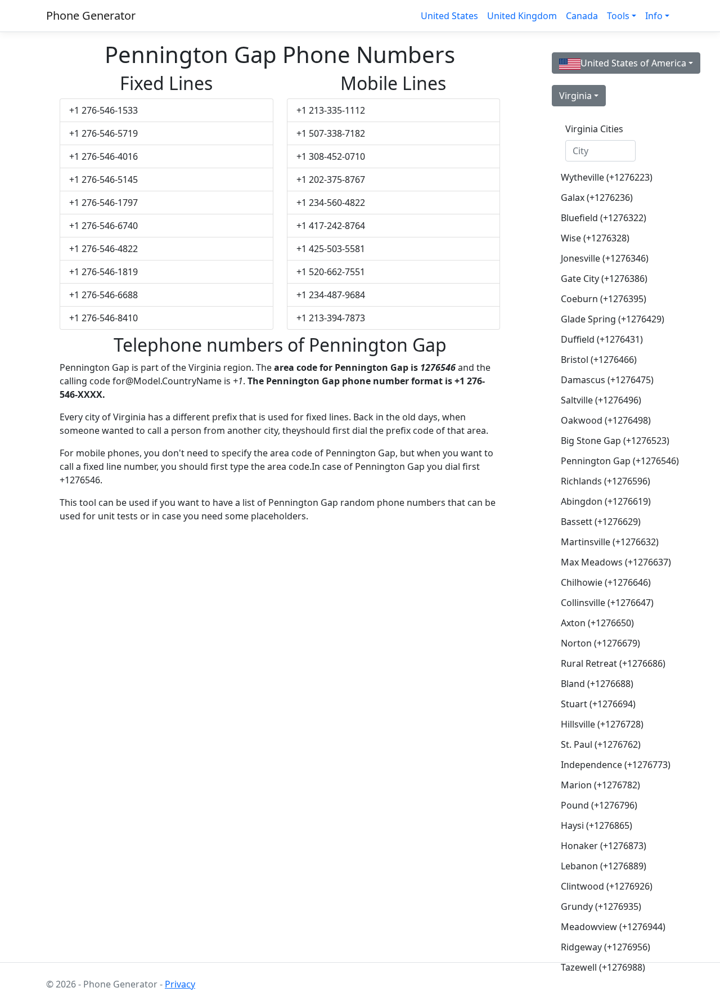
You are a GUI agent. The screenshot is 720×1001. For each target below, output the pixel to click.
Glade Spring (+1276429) (605, 319)
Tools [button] (618, 16)
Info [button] (654, 16)
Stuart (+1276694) (598, 704)
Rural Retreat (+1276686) (605, 663)
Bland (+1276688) (597, 683)
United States (449, 16)
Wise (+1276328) (595, 238)
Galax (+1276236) (597, 197)
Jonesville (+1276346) (605, 258)
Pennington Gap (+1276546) (605, 461)
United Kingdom (522, 16)
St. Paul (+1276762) (601, 744)
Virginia (575, 95)
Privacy (180, 984)
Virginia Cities (594, 129)
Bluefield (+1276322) (603, 218)
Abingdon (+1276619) (605, 501)
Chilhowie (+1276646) (605, 582)
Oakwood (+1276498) (605, 420)
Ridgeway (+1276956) (605, 947)
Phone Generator (91, 15)
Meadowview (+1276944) (605, 927)
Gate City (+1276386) (604, 278)
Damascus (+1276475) (605, 380)
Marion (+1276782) (600, 785)
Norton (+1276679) (600, 643)
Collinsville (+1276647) (605, 602)
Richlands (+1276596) (605, 481)
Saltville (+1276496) (601, 400)
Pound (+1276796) (599, 805)
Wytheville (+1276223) (605, 177)
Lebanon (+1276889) (603, 866)
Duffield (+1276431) (602, 339)
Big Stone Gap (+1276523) (605, 440)
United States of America (633, 63)
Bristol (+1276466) (599, 359)
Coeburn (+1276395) (603, 299)
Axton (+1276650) (597, 623)
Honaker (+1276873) (603, 846)
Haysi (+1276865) (596, 825)
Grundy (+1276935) (601, 906)
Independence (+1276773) (605, 764)
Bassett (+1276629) (601, 521)
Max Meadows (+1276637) (605, 562)
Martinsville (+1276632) (605, 542)
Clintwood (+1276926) (605, 886)
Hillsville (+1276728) (602, 724)
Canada (582, 16)
